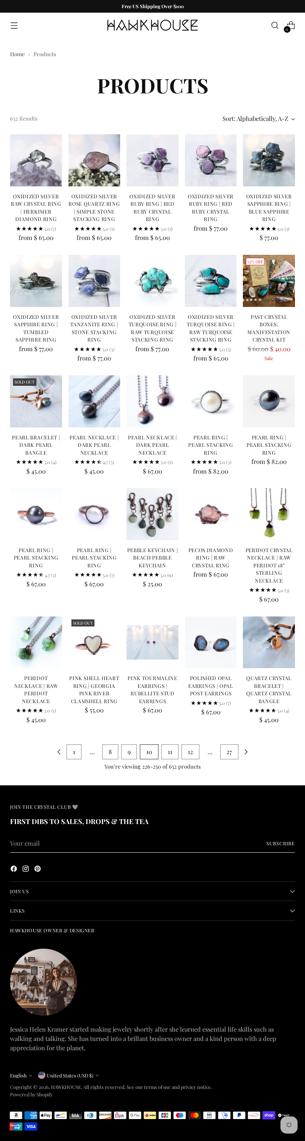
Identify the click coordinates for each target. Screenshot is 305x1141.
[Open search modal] (275, 25)
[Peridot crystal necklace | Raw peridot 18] (269, 514)
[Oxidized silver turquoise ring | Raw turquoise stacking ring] (152, 281)
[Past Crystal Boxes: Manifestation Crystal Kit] (269, 281)
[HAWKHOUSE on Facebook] (14, 870)
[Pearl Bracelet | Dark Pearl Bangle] (36, 401)
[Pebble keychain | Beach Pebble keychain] (152, 514)
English (18, 1075)
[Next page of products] (245, 751)
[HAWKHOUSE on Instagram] (26, 870)
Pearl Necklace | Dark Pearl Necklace (94, 445)
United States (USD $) (70, 1075)
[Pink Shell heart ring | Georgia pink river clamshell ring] (94, 642)
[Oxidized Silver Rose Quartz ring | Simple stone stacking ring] (94, 160)
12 (190, 751)
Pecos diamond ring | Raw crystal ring (211, 557)
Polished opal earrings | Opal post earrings (210, 685)
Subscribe (280, 843)
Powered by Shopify (31, 1094)
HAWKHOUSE (66, 1087)
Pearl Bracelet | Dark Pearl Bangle (36, 445)
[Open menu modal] (14, 25)
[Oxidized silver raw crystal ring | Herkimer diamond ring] (36, 160)
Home (17, 54)
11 (170, 751)
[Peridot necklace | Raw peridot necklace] (36, 642)
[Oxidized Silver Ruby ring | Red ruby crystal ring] (152, 160)
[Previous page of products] (59, 751)
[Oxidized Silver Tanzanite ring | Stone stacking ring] (94, 281)
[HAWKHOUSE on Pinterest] (38, 870)
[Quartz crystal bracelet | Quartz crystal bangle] (269, 642)
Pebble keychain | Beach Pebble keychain (152, 557)
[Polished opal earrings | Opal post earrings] (211, 642)
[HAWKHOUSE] (152, 25)
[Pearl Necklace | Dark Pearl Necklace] (94, 401)
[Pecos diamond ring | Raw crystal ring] (211, 514)
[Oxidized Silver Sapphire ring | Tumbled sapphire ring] (36, 281)
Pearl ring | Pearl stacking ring (210, 445)
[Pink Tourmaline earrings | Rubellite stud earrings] (152, 642)
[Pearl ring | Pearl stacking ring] (211, 401)
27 (229, 751)
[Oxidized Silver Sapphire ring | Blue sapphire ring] (269, 160)
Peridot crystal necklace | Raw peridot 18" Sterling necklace (269, 565)
